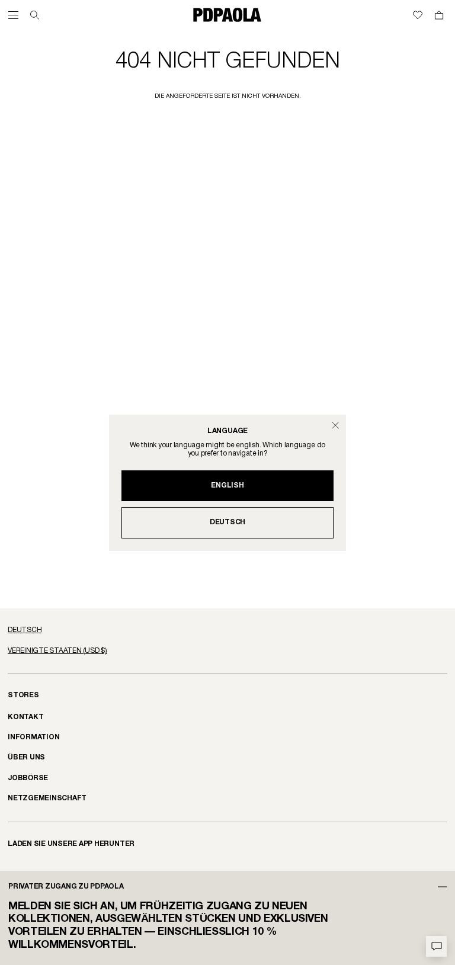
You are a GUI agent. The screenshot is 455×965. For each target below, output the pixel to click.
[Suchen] (34, 15)
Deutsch (227, 522)
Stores (23, 695)
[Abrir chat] (436, 946)
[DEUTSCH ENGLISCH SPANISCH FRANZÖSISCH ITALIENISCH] (227, 630)
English (227, 485)
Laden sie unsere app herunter (71, 844)
